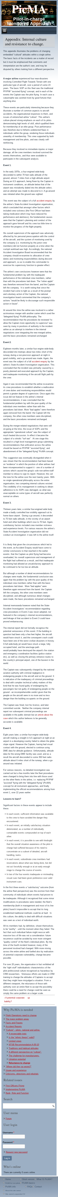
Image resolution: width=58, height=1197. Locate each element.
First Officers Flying (15, 1085)
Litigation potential (17, 1059)
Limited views (15, 1041)
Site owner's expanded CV (15, 1194)
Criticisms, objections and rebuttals (22, 1074)
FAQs (30, 1186)
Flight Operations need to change (21, 1015)
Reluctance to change (19, 1063)
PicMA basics (28, 1183)
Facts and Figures (14, 1023)
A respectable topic (18, 1033)
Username (8, 1132)
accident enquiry (44, 201)
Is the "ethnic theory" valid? (21, 1037)
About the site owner (13, 1190)
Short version (28, 1179)
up (28, 998)
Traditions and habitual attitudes (24, 1048)
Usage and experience (16, 1070)
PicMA (29, 8)
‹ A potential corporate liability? (14, 1000)
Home (8, 1179)
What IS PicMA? (44, 1179)
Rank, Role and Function (17, 1093)
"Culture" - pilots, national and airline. (23, 1030)
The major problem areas (17, 1019)
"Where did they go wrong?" (18, 1066)
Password (8, 1142)
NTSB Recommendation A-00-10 (24, 1044)
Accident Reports (14, 1026)
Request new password (16, 1152)
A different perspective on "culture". (25, 1052)
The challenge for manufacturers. (24, 1055)
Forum (9, 1118)
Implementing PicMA (15, 1089)
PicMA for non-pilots (12, 1183)
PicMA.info (10, 1186)
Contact (38, 1186)
